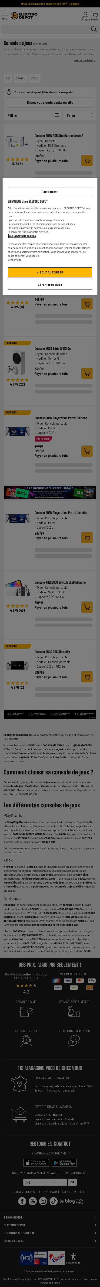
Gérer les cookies (50, 284)
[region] (50, 237)
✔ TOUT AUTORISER (50, 272)
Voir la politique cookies (22, 235)
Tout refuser (49, 192)
